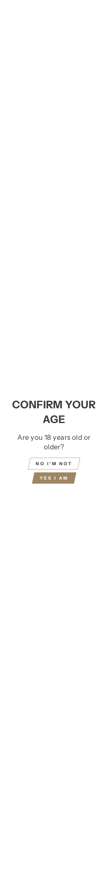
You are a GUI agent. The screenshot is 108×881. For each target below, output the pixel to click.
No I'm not (54, 463)
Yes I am (54, 478)
